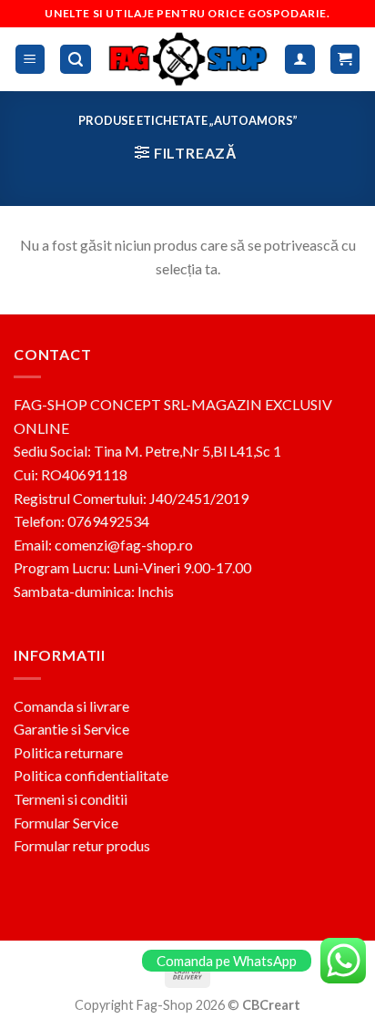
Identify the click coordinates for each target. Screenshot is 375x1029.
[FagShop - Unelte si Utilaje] (188, 58)
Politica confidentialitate (91, 775)
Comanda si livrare (71, 706)
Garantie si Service (71, 728)
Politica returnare (68, 752)
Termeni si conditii (70, 799)
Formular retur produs (82, 845)
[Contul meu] (300, 60)
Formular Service (66, 822)
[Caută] (75, 60)
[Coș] (345, 60)
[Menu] (30, 60)
